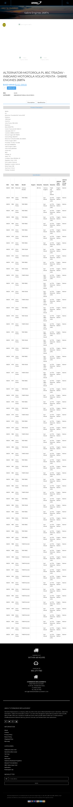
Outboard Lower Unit (10, 749)
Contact (6, 732)
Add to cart (11, 88)
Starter (6, 756)
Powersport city (8, 769)
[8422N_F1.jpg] (34, 39)
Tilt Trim (6, 754)
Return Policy (8, 737)
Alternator (7, 758)
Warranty (7, 741)
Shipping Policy (8, 739)
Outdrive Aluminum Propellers (13, 760)
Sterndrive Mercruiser (10, 752)
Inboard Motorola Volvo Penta (24, 95)
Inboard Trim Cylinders (11, 763)
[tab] (31, 102)
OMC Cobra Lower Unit (10, 765)
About (6, 730)
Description (31, 102)
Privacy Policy (8, 734)
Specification (41, 102)
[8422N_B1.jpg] (44, 61)
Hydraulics (7, 767)
